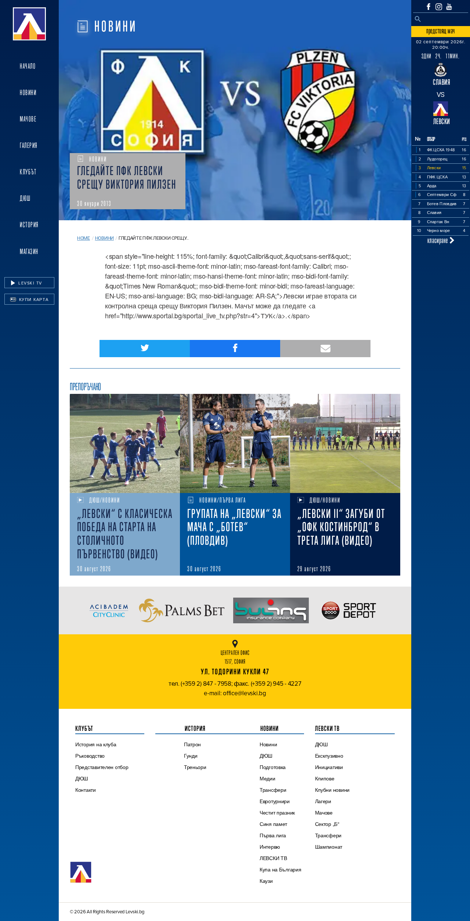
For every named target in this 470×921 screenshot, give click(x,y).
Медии (267, 778)
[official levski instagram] (438, 7)
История (29, 225)
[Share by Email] (325, 348)
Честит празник (277, 812)
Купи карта (33, 299)
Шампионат (329, 847)
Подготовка (273, 767)
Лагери (323, 801)
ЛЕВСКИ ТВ (273, 858)
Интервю (270, 847)
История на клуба (95, 744)
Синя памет (273, 824)
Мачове (28, 119)
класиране (438, 240)
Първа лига (273, 835)
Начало (28, 66)
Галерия (29, 145)
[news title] (125, 443)
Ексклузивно (329, 755)
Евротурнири (275, 801)
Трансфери (273, 790)
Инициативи (329, 767)
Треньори (195, 767)
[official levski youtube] (449, 6)
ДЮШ (25, 198)
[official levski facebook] (428, 6)
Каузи (266, 881)
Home (83, 238)
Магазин (29, 251)
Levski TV (29, 283)
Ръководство (90, 755)
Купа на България (280, 869)
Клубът (28, 172)
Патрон (192, 744)
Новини (28, 92)
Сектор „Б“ (327, 824)
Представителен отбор (102, 767)
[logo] (29, 23)
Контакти (85, 790)
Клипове (325, 778)
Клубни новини (332, 790)
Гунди (191, 755)
